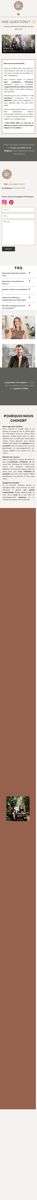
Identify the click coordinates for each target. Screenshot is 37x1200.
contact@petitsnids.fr (17, 184)
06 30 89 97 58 (19, 188)
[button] (18, 14)
